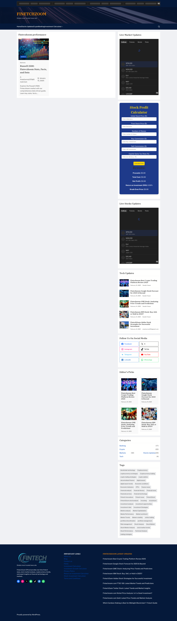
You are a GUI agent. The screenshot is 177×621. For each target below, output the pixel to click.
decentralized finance (127, 480)
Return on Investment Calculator (76, 574)
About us (67, 556)
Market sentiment (142, 514)
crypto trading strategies (128, 477)
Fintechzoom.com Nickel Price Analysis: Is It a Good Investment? (127, 593)
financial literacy (139, 490)
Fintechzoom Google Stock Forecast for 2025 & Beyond (144, 292)
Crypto (122, 449)
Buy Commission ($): (139, 139)
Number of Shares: (139, 131)
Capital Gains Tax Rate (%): (139, 154)
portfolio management (145, 521)
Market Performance (127, 514)
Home (66, 564)
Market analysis (125, 510)
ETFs (137, 487)
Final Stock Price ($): (139, 124)
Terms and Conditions (72, 578)
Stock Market (150, 524)
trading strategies (126, 534)
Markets (23, 56)
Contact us (68, 561)
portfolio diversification (128, 521)
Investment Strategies (141, 507)
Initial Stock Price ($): (139, 116)
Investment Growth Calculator (75, 569)
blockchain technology (128, 470)
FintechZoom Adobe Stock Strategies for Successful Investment (140, 324)
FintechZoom (151, 497)
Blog (66, 559)
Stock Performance (127, 531)
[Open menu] (159, 26)
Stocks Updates (149, 453)
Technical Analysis (141, 531)
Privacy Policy (69, 571)
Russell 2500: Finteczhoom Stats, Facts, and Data (33, 69)
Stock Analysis (139, 524)
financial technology (140, 494)
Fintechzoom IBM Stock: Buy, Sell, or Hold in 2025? (143, 313)
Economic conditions (141, 484)
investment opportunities (144, 504)
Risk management (126, 524)
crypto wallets (143, 477)
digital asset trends (127, 484)
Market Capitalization (139, 510)
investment (152, 500)
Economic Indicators (127, 487)
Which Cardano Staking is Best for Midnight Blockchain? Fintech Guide (130, 603)
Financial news (151, 490)
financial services (126, 494)
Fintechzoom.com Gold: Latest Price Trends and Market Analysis (127, 598)
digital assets (141, 480)
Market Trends (125, 517)
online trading (149, 517)
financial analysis (126, 490)
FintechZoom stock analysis (129, 500)
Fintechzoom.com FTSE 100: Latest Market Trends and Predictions (128, 583)
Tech (121, 456)
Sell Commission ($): (139, 146)
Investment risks (126, 507)
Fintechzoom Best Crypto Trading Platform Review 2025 (143, 281)
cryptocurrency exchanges (129, 473)
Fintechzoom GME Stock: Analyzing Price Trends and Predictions (144, 302)
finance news (146, 487)
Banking (123, 446)
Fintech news (140, 497)
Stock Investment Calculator (75, 576)
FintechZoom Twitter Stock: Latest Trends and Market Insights (126, 588)
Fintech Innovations (127, 497)
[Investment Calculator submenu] (62, 26)
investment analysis (127, 504)
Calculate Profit (139, 163)
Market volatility (137, 517)
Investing (144, 500)
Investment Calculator (72, 566)
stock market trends (143, 527)
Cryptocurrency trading (147, 473)
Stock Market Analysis (128, 527)
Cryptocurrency (142, 470)
